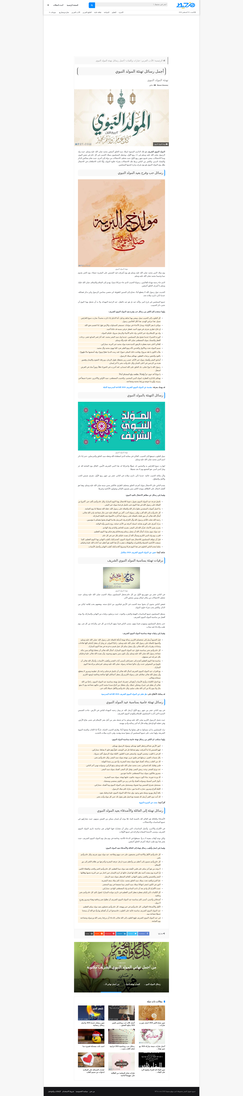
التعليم (114, 12)
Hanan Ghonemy (162, 85)
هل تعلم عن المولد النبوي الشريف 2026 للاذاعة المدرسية (124, 694)
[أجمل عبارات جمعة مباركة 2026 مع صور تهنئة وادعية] (152, 1036)
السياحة (106, 12)
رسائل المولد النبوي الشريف (121, 967)
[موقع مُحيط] (185, 5)
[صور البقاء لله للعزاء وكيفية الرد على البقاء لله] (152, 1059)
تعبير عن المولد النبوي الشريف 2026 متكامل (138, 552)
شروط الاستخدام (68, 1091)
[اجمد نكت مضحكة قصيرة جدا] (91, 1036)
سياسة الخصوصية (82, 1091)
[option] (121, 967)
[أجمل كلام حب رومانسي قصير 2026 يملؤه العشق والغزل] (121, 1012)
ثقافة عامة (97, 12)
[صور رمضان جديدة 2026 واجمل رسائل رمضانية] (91, 1012)
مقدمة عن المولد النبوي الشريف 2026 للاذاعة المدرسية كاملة (127, 387)
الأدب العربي (76, 12)
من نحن (92, 1091)
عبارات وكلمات (133, 60)
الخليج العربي (87, 12)
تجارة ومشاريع (64, 12)
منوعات (53, 12)
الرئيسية (159, 60)
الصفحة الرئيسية (72, 5)
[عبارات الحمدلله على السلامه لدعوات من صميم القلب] (91, 1059)
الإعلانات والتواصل (54, 1091)
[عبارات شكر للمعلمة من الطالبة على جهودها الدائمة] (121, 1061)
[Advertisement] (121, 35)
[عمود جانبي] (48, 5)
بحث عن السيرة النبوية (148, 803)
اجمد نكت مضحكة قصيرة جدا (93, 1046)
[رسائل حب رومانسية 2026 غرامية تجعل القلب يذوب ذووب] (121, 1036)
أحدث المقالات (58, 5)
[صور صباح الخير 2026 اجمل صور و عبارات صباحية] (152, 1012)
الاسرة (121, 12)
